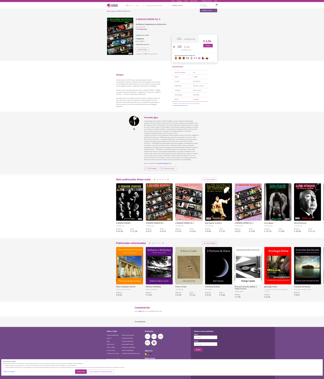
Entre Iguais (268, 223)
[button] (154, 179)
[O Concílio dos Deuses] (307, 265)
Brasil (173, 1)
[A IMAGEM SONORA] (129, 202)
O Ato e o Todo (180, 287)
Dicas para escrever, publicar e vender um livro (246, 288)
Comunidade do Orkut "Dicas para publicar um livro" (276, 290)
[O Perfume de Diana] (218, 265)
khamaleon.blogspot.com (164, 163)
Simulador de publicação (131, 353)
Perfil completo (152, 168)
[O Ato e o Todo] (188, 265)
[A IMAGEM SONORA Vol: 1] (159, 202)
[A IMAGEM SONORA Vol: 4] (188, 202)
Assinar (198, 349)
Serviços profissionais (127, 341)
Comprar (208, 45)
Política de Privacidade (9, 371)
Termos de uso (111, 350)
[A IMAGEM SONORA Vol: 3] (248, 202)
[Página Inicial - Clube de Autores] (112, 5)
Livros (113, 11)
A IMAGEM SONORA (123, 223)
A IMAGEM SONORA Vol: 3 (244, 223)
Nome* (196, 334)
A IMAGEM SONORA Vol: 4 (184, 223)
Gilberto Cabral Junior (151, 289)
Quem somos (110, 344)
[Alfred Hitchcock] (307, 202)
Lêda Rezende (179, 289)
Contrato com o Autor (113, 353)
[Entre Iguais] (277, 202)
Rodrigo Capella (239, 291)
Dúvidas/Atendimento (113, 335)
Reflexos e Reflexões (153, 287)
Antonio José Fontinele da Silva (302, 289)
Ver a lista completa (209, 179)
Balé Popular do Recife (213, 223)
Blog (108, 341)
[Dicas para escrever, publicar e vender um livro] (248, 265)
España (186, 1)
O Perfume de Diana (212, 287)
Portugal (179, 1)
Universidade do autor (128, 344)
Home (108, 11)
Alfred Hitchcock (300, 223)
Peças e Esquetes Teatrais (125, 287)
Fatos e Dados (111, 347)
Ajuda (215, 1)
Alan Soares (208, 289)
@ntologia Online (270, 287)
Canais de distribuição (127, 350)
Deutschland (193, 1)
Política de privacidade (128, 335)
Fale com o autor (169, 168)
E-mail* (196, 341)
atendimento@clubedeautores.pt (180, 105)
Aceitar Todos (81, 371)
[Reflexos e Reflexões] (159, 265)
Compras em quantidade (128, 347)
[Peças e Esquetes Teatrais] (129, 265)
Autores (109, 338)
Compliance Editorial (127, 338)
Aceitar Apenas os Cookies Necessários (100, 371)
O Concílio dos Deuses (302, 287)
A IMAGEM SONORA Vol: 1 (155, 223)
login (140, 311)
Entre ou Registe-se (204, 5)
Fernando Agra (142, 29)
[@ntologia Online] (277, 265)
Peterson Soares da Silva (123, 289)
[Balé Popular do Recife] (218, 202)
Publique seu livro (207, 1)
